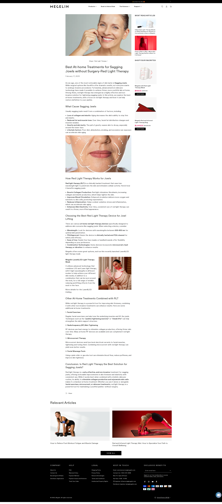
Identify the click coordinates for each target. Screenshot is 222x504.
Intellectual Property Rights (100, 481)
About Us (53, 470)
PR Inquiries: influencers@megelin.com (124, 481)
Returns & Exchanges (98, 475)
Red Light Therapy (100, 61)
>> (71, 292)
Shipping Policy (96, 470)
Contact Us (53, 473)
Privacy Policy (96, 473)
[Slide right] (170, 1)
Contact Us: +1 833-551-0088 (122, 473)
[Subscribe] (171, 470)
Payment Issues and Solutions (78, 478)
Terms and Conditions (98, 478)
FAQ (70, 470)
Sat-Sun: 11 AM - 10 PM (120, 478)
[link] (98, 153)
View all (111, 453)
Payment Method (74, 475)
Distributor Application (57, 478)
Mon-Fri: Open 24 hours (120, 475)
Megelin (58, 497)
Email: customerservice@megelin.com (124, 470)
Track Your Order (74, 481)
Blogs (91, 61)
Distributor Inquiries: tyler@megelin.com (125, 484)
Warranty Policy (73, 473)
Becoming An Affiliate (56, 475)
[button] (162, 6)
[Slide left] (51, 1)
